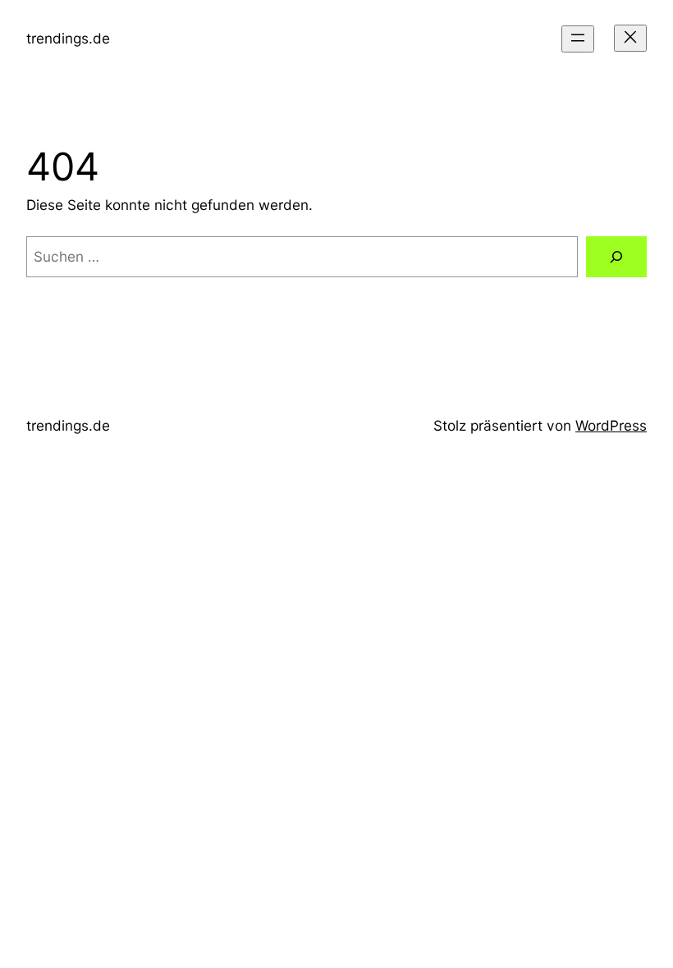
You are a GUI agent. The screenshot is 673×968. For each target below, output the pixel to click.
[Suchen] (616, 257)
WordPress (611, 425)
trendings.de (68, 38)
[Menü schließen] (630, 38)
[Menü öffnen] (577, 39)
